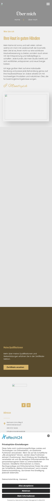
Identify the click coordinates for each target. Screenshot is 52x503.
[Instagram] (29, 405)
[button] (48, 4)
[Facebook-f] (24, 405)
